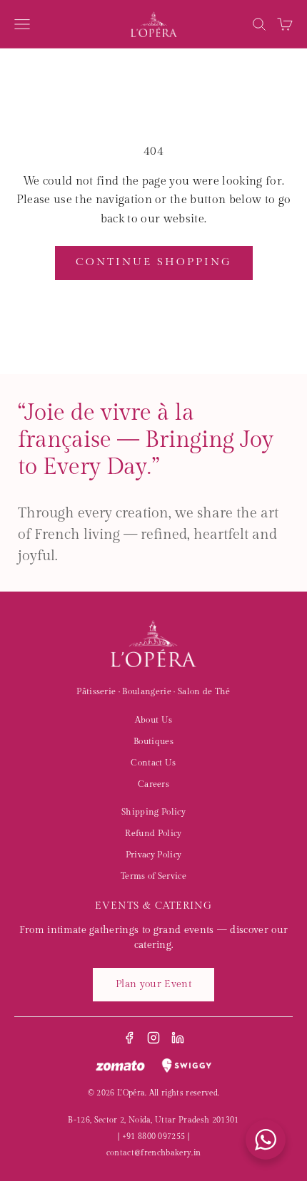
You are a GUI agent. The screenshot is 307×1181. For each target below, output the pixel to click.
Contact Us (153, 763)
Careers (153, 784)
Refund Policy (153, 833)
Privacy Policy (153, 855)
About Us (154, 720)
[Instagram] (153, 1037)
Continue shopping (154, 262)
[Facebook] (129, 1037)
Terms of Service (153, 876)
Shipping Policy (153, 812)
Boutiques (153, 741)
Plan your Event (153, 984)
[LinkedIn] (177, 1037)
